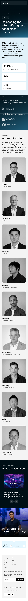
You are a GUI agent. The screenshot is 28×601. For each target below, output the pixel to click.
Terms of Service (15, 590)
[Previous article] (12, 501)
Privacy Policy (7, 590)
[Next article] (16, 501)
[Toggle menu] (24, 3)
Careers (5, 567)
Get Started (20, 579)
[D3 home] (5, 3)
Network (5, 562)
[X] (5, 594)
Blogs (13, 560)
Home (5, 560)
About (5, 565)
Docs (13, 562)
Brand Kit (14, 565)
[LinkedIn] (8, 594)
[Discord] (12, 594)
